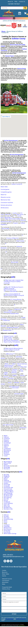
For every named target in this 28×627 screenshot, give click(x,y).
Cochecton (7, 438)
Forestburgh (7, 443)
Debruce (6, 515)
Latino (21, 369)
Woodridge (7, 467)
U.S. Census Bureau (15, 299)
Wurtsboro (7, 469)
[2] (14, 215)
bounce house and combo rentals (13, 45)
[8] (14, 304)
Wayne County (8, 342)
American (14, 372)
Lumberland (7, 448)
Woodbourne (7, 507)
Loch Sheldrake (8, 493)
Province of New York (12, 238)
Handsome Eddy (8, 519)
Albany (10, 311)
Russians (11, 378)
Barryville (6, 474)
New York (8, 214)
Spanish (22, 375)
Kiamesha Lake (8, 489)
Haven (5, 522)
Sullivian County (18, 38)
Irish (22, 371)
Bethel (5, 435)
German (14, 371)
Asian (19, 365)
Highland (6, 445)
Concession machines (7, 202)
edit (13, 277)
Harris (5, 520)
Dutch (9, 382)
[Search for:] (12, 8)
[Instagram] (8, 561)
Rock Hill (6, 499)
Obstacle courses (5, 197)
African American (22, 364)
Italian (6, 372)
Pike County (7, 340)
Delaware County (8, 336)
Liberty (6, 447)
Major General (9, 219)
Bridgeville (7, 476)
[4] (22, 235)
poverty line (23, 427)
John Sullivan (17, 219)
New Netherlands (14, 387)
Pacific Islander (8, 367)
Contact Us (22, 1)
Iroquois (15, 223)
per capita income (8, 425)
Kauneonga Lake (8, 487)
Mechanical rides (5, 200)
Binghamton (17, 309)
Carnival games (5, 189)
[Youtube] (11, 561)
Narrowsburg (7, 497)
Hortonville (7, 484)
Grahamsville (7, 482)
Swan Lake (7, 505)
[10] (12, 330)
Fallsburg (6, 441)
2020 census (19, 214)
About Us (10, 1)
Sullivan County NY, (16, 184)
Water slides (4, 187)
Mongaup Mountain (12, 327)
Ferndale (6, 516)
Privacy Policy (9, 619)
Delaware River (14, 313)
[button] (2, 98)
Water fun (3, 194)
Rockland (6, 453)
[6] (6, 251)
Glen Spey (6, 518)
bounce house (9, 56)
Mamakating (7, 450)
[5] (5, 243)
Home (3, 31)
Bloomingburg (8, 461)
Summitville (7, 532)
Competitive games (6, 192)
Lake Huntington (8, 490)
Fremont (6, 444)
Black (13, 364)
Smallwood (7, 502)
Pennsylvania (7, 312)
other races (23, 367)
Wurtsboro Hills (8, 509)
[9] (18, 327)
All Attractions (5, 208)
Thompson (7, 454)
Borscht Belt (5, 228)
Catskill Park (6, 320)
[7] (1, 269)
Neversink (6, 451)
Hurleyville (7, 486)
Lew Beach (7, 525)
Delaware (6, 440)
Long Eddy (7, 526)
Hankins (6, 483)
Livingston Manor (9, 492)
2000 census (9, 354)
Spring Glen (7, 530)
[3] (11, 217)
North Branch (7, 529)
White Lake (7, 506)
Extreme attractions (6, 205)
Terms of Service (20, 619)
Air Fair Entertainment (11, 140)
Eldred (5, 479)
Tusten (6, 456)
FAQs (15, 1)
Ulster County (20, 241)
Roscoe (6, 500)
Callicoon (6, 437)
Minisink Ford (7, 528)
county (15, 213)
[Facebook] (5, 561)
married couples (19, 394)
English (6, 374)
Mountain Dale (8, 496)
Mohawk (16, 382)
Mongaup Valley (8, 494)
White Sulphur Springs (10, 533)
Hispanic (14, 369)
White (6, 364)
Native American (9, 365)
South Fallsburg (8, 503)
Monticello (8, 217)
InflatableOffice (21, 625)
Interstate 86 (13, 291)
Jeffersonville (7, 463)
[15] (14, 353)
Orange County (8, 339)
